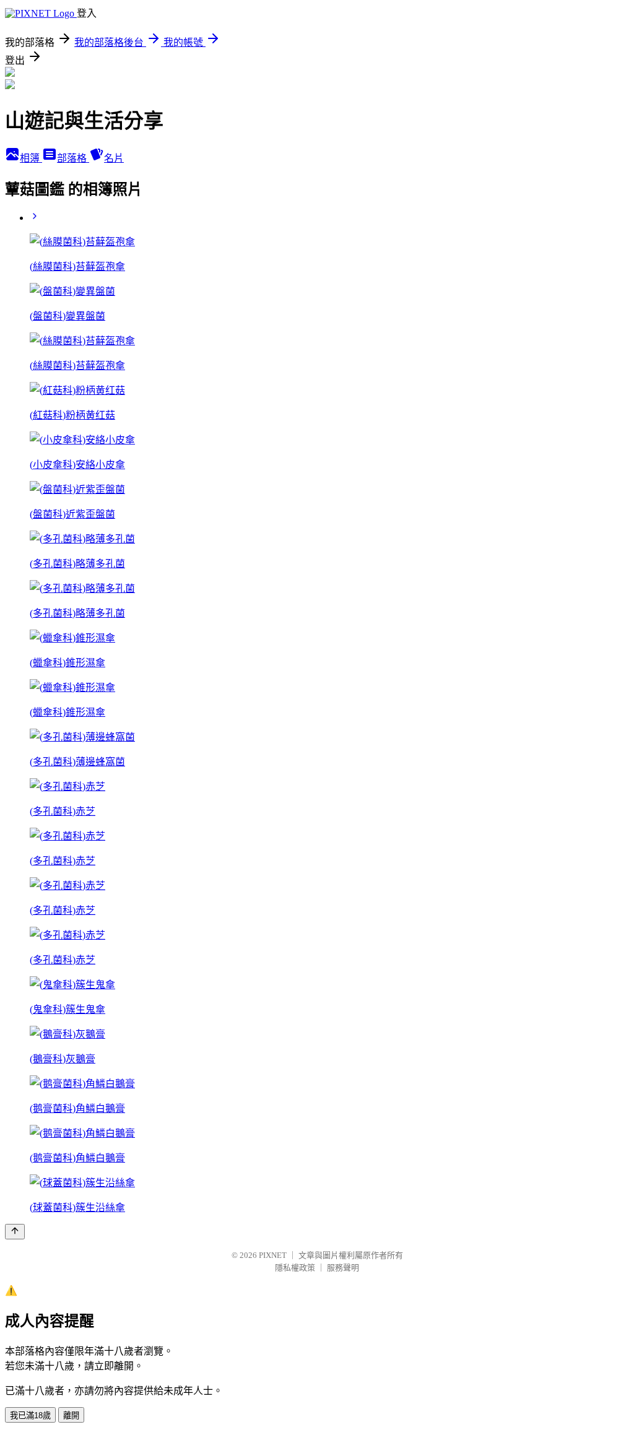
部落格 (73, 158)
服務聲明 (343, 1267)
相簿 (31, 158)
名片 (114, 158)
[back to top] (15, 1231)
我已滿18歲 (30, 1415)
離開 (71, 1415)
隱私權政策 (295, 1267)
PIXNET (273, 1255)
